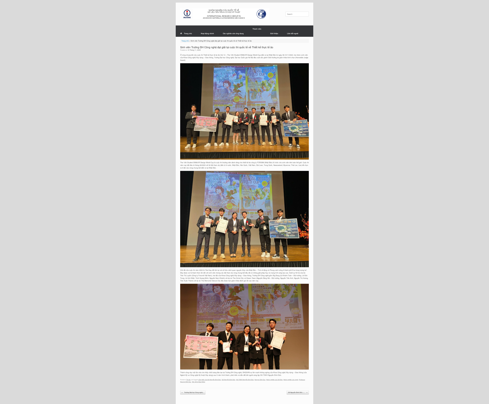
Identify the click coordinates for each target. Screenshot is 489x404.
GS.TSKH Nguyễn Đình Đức (245, 380)
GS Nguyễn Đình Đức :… (297, 392)
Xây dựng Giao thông (198, 382)
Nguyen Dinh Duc (260, 380)
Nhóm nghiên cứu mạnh (290, 380)
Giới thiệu (274, 33)
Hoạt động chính (207, 33)
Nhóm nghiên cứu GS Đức (274, 380)
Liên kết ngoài (292, 33)
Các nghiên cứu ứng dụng (233, 33)
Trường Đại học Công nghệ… (193, 392)
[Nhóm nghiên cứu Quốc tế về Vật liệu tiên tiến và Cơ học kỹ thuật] (224, 14)
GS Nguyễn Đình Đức (228, 380)
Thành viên (257, 29)
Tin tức (188, 380)
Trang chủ (188, 33)
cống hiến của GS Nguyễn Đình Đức (209, 380)
